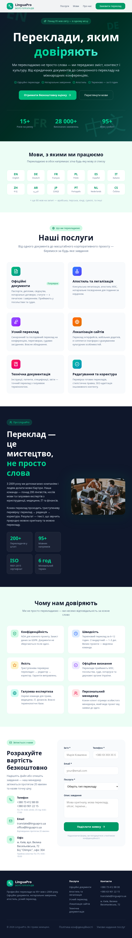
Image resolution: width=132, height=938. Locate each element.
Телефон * (99, 747)
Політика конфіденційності (76, 927)
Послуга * (69, 779)
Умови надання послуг (111, 927)
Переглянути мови (96, 95)
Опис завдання (72, 795)
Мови (76, 6)
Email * (68, 763)
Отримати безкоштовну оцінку (45, 95)
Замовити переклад (110, 6)
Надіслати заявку (89, 827)
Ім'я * (67, 747)
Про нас (87, 6)
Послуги (64, 6)
